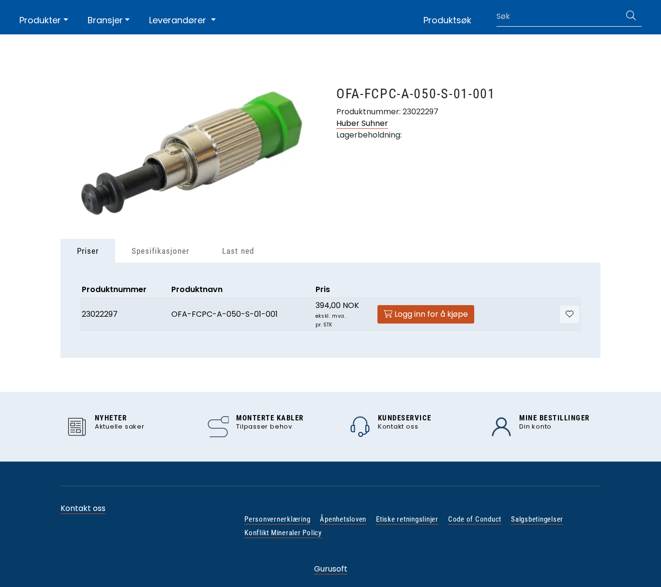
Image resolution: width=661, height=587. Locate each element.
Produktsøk (447, 20)
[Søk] (631, 16)
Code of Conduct (474, 519)
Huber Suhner (362, 123)
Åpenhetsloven (343, 519)
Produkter (40, 20)
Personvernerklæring (277, 519)
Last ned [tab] (238, 251)
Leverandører (179, 20)
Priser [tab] (88, 251)
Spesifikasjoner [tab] (160, 251)
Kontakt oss (82, 508)
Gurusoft (330, 568)
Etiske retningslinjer (407, 519)
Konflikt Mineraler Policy (283, 532)
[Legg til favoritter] (569, 314)
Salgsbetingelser (537, 519)
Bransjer (105, 20)
